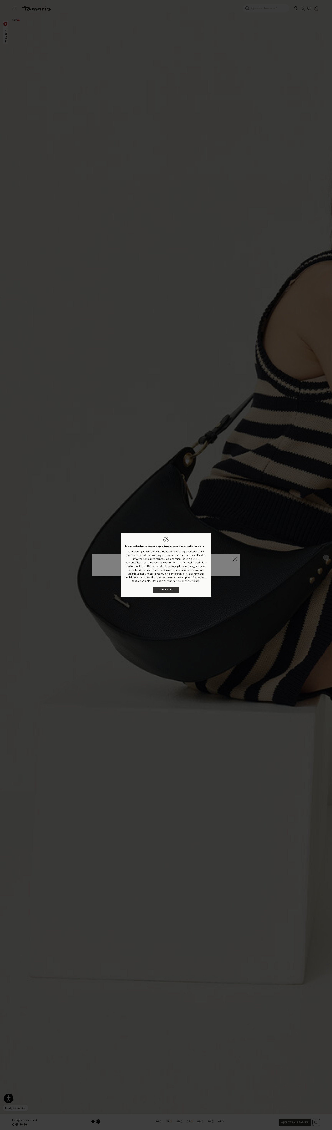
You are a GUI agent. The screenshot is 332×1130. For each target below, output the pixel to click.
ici (173, 570)
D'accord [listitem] (166, 589)
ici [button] (184, 573)
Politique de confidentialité (183, 581)
